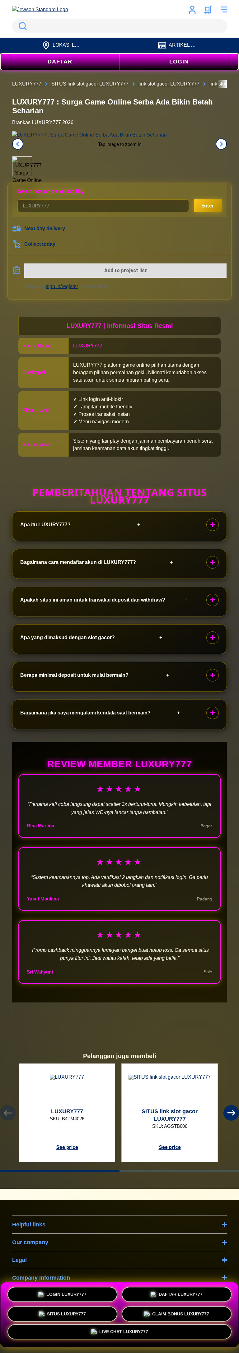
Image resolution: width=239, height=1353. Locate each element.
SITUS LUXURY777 (66, 1311)
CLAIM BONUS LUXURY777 (180, 1311)
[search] (119, 26)
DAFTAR (60, 61)
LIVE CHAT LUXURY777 (123, 1333)
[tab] (60, 1171)
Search (21, 26)
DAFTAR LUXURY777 (181, 1292)
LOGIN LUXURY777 (66, 1292)
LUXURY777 (87, 345)
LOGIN (179, 61)
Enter (207, 206)
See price (67, 1147)
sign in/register (62, 286)
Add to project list (125, 270)
